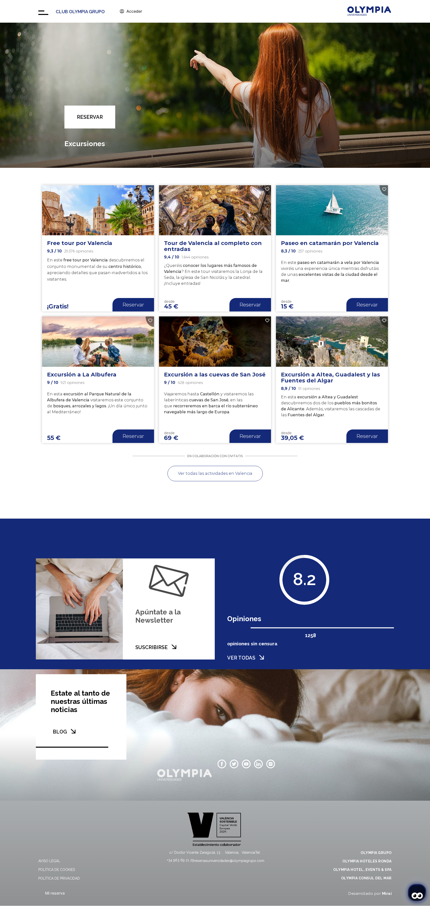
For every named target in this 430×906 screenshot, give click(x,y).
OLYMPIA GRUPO (376, 853)
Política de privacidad (59, 878)
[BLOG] (73, 731)
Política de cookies (56, 870)
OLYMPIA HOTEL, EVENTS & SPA (362, 870)
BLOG (60, 732)
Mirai (387, 893)
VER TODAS (241, 658)
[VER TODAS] (261, 657)
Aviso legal (49, 861)
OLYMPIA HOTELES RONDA (367, 861)
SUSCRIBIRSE (151, 647)
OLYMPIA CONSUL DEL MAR (366, 878)
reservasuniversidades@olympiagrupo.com (229, 861)
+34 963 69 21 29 (180, 860)
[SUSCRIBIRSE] (173, 646)
